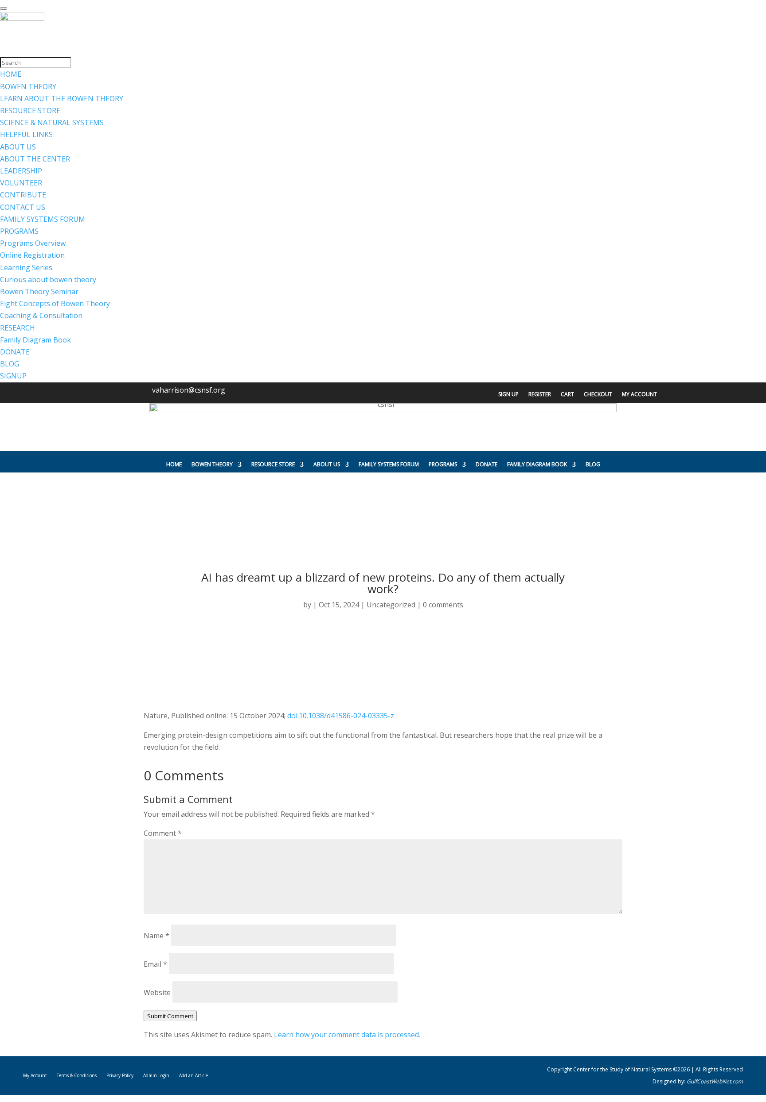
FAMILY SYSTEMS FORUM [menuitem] (42, 219)
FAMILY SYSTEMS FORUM (389, 464)
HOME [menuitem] (10, 74)
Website (157, 992)
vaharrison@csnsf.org (188, 390)
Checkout (598, 394)
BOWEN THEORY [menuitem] (28, 86)
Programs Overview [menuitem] (33, 243)
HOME (174, 464)
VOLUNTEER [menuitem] (21, 183)
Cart (567, 394)
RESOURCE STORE (273, 464)
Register (539, 394)
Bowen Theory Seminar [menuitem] (39, 291)
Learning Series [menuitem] (26, 267)
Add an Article (193, 1075)
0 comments (443, 605)
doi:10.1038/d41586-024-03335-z (340, 715)
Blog (593, 464)
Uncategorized (391, 605)
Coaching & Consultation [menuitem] (41, 315)
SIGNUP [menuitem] (13, 376)
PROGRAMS (443, 464)
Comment (163, 833)
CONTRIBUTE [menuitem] (23, 195)
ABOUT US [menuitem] (18, 147)
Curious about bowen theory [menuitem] (48, 279)
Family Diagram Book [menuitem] (35, 340)
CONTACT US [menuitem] (22, 207)
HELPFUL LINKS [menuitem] (26, 134)
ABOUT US (326, 464)
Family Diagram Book (537, 464)
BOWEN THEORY (212, 464)
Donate (486, 464)
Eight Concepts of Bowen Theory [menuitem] (55, 303)
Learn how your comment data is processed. (347, 1034)
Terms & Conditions (77, 1075)
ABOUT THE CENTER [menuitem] (35, 159)
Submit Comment (170, 1016)
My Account (639, 394)
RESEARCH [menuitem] (17, 328)
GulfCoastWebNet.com (715, 1081)
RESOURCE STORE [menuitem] (30, 110)
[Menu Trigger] (3, 8)
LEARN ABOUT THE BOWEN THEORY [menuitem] (61, 98)
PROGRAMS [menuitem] (19, 231)
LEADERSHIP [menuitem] (21, 171)
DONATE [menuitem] (15, 352)
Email (155, 964)
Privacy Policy (119, 1075)
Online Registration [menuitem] (32, 255)
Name (156, 936)
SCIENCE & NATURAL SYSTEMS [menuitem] (52, 122)
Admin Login (156, 1075)
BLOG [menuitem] (9, 364)
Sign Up (508, 394)
